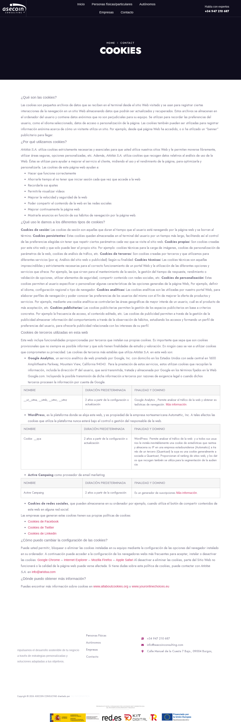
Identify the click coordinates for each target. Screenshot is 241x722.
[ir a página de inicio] (14, 8)
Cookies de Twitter (41, 527)
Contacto (127, 12)
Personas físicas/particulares (112, 4)
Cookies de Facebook (43, 521)
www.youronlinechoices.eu (150, 586)
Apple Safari (124, 560)
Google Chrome (48, 560)
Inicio (81, 4)
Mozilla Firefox (101, 560)
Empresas (106, 12)
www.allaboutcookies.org (110, 586)
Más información (176, 404)
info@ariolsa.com (44, 572)
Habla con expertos (217, 6)
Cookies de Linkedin (42, 533)
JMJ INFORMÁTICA (80, 696)
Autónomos (147, 4)
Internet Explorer (75, 560)
